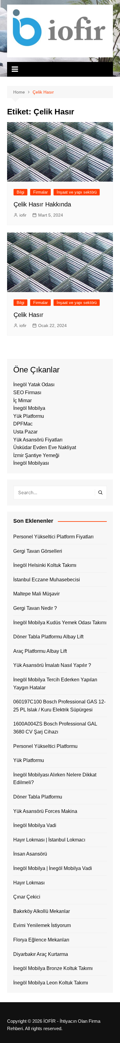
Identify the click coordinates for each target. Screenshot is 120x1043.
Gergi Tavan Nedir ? (35, 608)
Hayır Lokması (29, 882)
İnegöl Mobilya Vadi (34, 825)
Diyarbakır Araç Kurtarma (40, 954)
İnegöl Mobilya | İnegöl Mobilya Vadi (52, 868)
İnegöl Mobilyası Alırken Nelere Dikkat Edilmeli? (54, 778)
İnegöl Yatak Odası (33, 384)
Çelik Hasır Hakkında (42, 204)
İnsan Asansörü (30, 853)
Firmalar (40, 192)
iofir (22, 215)
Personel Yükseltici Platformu (45, 746)
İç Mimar (22, 400)
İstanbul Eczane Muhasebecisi (46, 579)
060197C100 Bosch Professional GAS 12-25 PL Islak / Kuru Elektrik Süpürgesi (59, 705)
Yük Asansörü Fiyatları (37, 439)
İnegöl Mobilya (29, 408)
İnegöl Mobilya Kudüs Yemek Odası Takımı (59, 622)
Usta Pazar (25, 431)
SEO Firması (27, 392)
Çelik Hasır (28, 314)
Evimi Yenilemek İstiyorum (42, 925)
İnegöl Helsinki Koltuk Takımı (44, 565)
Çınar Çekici (26, 896)
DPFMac (23, 423)
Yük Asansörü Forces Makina (45, 811)
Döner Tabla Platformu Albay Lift (48, 636)
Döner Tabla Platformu (37, 796)
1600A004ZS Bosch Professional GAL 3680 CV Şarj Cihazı (55, 727)
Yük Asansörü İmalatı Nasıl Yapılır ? (52, 665)
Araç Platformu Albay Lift (40, 651)
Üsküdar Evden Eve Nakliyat (44, 447)
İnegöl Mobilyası (31, 463)
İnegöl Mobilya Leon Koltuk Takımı (50, 982)
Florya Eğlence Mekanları (41, 939)
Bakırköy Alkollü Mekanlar (41, 911)
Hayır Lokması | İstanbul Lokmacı (49, 839)
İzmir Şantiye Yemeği (36, 455)
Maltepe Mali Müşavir (36, 593)
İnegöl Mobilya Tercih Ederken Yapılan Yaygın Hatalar (55, 683)
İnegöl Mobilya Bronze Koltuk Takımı (53, 968)
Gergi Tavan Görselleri (37, 551)
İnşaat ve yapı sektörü (77, 192)
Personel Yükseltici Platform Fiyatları (53, 536)
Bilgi (20, 192)
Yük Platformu (28, 416)
